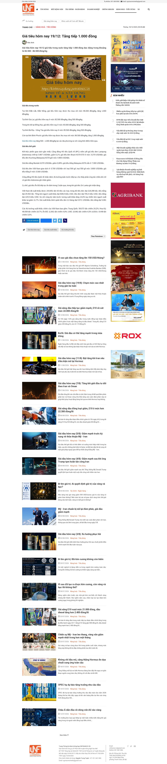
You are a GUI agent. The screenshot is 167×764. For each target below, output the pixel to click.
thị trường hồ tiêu (68, 230)
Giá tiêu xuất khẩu (50, 230)
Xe (139, 9)
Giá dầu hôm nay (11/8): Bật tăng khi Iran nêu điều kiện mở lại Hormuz (81, 360)
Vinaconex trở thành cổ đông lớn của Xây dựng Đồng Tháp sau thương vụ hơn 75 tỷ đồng (129, 161)
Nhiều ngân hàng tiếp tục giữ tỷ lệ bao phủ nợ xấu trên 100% (129, 112)
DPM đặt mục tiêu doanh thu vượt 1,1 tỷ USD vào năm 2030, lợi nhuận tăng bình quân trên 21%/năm (130, 122)
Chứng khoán (108, 9)
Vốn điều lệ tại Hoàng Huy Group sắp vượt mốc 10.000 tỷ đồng (129, 132)
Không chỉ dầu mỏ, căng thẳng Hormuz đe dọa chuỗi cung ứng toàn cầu (82, 661)
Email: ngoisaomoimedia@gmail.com (133, 1)
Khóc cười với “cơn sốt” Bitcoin (73, 21)
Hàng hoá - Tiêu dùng (125, 9)
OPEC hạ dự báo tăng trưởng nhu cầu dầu (79, 684)
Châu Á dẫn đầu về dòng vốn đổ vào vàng (79, 710)
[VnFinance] (28, 9)
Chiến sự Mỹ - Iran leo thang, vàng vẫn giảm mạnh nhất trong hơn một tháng (80, 636)
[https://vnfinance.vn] (37, 9)
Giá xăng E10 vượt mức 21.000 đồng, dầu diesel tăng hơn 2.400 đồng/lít (79, 611)
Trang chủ (27, 27)
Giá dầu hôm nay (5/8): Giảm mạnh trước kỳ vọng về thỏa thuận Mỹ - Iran (80, 435)
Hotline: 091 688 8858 (112, 1)
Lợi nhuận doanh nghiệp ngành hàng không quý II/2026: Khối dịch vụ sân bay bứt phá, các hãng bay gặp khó (130, 173)
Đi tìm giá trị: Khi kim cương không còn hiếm (80, 559)
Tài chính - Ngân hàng (75, 9)
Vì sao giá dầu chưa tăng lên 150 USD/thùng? (81, 257)
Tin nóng (44, 9)
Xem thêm (63, 735)
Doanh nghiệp (93, 9)
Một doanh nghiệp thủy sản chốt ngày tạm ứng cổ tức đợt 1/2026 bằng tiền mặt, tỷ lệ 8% (130, 150)
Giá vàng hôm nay (50, 21)
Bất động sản (57, 9)
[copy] (65, 221)
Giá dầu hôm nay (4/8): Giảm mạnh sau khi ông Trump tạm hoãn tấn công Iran (82, 460)
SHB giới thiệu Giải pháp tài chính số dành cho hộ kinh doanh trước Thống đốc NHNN (130, 102)
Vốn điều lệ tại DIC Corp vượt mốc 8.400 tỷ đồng (129, 140)
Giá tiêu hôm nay (29, 141)
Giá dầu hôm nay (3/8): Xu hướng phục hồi (79, 534)
